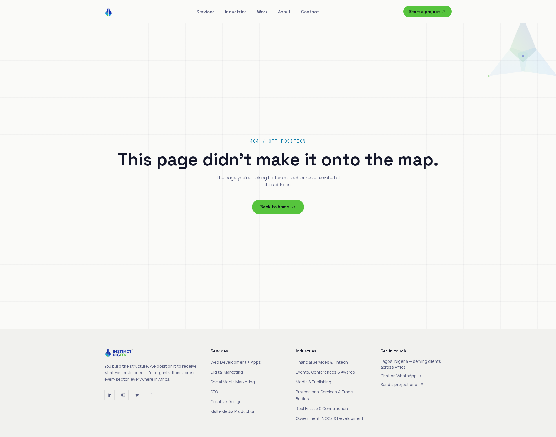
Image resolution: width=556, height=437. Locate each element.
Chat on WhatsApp (399, 375)
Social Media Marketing (233, 382)
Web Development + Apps (236, 362)
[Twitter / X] (137, 395)
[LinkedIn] (109, 395)
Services (205, 11)
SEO (214, 391)
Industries (236, 11)
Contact (310, 11)
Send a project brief (400, 384)
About (284, 11)
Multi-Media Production (233, 411)
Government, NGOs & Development (329, 418)
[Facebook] (151, 395)
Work (262, 11)
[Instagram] (123, 395)
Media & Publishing (313, 382)
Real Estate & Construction (322, 408)
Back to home (274, 207)
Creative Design (226, 401)
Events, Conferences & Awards (325, 372)
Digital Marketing (227, 372)
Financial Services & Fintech (322, 362)
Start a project (424, 11)
